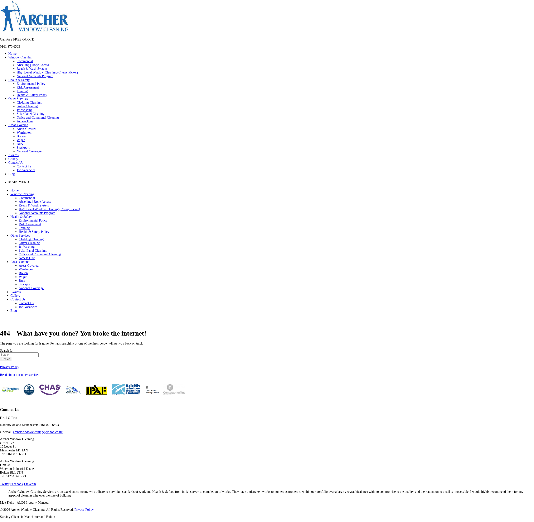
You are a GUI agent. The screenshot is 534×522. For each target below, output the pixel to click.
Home (12, 53)
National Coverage (29, 151)
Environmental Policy (31, 83)
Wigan (21, 140)
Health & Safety (19, 80)
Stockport (23, 147)
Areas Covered (18, 125)
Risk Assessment (28, 87)
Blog (11, 174)
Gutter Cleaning (27, 106)
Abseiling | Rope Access (33, 65)
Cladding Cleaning (29, 102)
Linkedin (30, 484)
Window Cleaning (20, 57)
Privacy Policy (9, 367)
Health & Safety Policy (32, 95)
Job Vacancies (26, 170)
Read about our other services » (21, 374)
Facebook (16, 484)
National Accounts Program (35, 76)
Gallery (13, 159)
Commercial (25, 61)
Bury (20, 144)
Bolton (21, 136)
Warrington (24, 132)
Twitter (4, 484)
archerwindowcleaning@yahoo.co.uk (38, 432)
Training (22, 91)
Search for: (7, 350)
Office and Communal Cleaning (38, 117)
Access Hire (25, 121)
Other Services (18, 98)
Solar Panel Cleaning (30, 113)
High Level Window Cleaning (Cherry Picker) (47, 72)
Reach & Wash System (32, 68)
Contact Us (15, 162)
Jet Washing (25, 110)
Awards (13, 155)
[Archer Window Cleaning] (34, 32)
